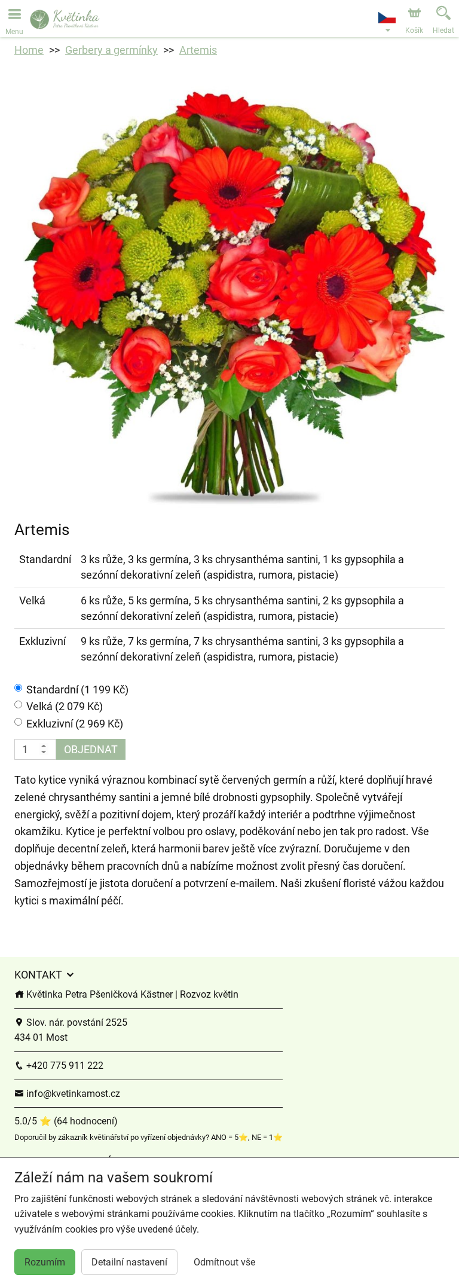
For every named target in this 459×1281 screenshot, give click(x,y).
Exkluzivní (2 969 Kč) (74, 723)
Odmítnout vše (224, 1262)
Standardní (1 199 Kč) (77, 689)
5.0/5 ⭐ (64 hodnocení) (66, 1121)
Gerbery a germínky (111, 50)
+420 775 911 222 (63, 1065)
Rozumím (45, 1262)
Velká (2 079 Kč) (64, 706)
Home (29, 50)
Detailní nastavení (129, 1262)
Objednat (91, 749)
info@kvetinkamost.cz (72, 1093)
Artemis (198, 50)
